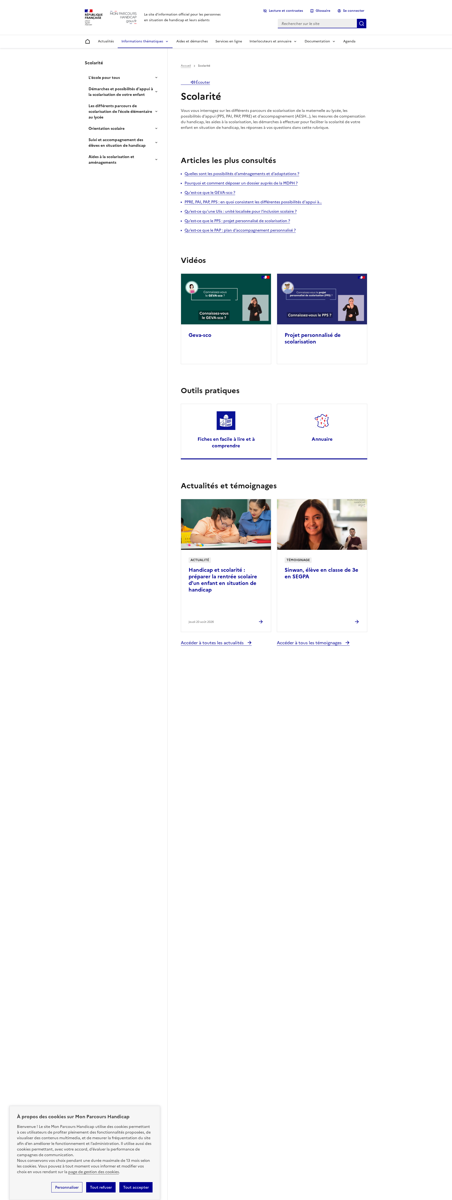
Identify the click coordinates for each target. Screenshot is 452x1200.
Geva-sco (200, 335)
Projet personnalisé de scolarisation (313, 338)
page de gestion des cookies (93, 1172)
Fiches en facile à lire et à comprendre (226, 442)
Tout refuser (101, 1187)
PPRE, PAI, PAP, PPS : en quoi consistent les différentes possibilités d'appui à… (253, 202)
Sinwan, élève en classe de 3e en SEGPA (321, 573)
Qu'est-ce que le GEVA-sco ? (210, 192)
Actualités (106, 41)
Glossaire (323, 10)
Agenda (349, 41)
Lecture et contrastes (286, 10)
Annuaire (322, 439)
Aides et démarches (192, 41)
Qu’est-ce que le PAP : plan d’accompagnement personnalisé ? (240, 230)
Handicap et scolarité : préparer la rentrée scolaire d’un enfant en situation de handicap (223, 580)
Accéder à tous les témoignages (310, 643)
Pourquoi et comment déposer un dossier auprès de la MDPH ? (241, 183)
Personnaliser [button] (67, 1187)
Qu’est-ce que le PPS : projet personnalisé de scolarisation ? (237, 221)
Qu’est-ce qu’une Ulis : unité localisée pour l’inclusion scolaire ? (241, 211)
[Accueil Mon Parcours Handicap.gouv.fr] (123, 17)
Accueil (186, 66)
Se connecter (353, 10)
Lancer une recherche (361, 23)
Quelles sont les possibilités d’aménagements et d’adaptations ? (242, 173)
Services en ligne (228, 41)
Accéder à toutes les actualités (213, 643)
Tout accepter (136, 1187)
